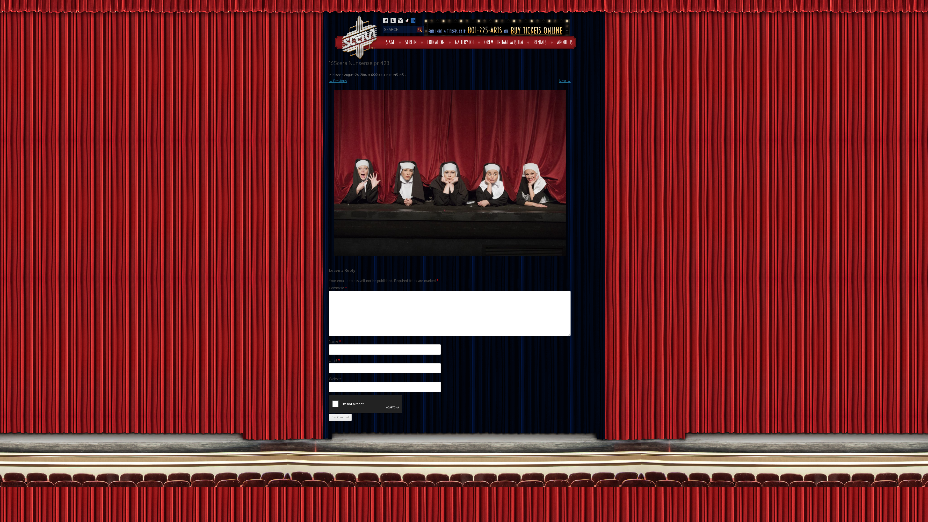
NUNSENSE (397, 75)
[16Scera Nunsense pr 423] (450, 173)
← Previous (338, 81)
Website (335, 379)
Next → (565, 81)
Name (335, 341)
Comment (338, 288)
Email (334, 360)
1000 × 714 (378, 75)
